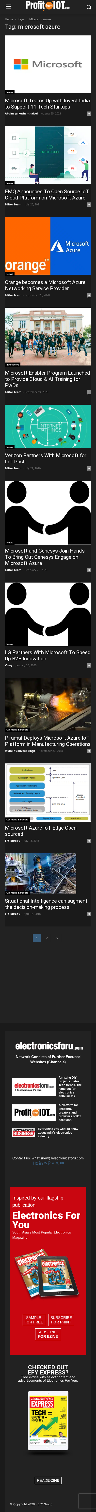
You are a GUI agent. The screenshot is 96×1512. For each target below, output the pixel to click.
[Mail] (46, 1163)
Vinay (8, 665)
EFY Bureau (12, 840)
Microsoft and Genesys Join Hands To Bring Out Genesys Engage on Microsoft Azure (45, 557)
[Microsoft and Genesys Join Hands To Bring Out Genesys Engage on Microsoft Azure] (48, 513)
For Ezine (48, 1336)
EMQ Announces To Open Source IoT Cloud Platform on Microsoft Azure (47, 195)
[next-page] (57, 938)
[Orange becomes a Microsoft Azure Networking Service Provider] (48, 246)
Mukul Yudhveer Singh (20, 751)
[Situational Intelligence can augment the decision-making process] (48, 874)
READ (48, 1480)
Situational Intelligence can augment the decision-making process (46, 904)
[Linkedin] (41, 1163)
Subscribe (61, 1320)
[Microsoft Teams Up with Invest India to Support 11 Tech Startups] (48, 64)
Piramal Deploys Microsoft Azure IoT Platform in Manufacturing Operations (48, 741)
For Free (33, 1322)
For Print (61, 1322)
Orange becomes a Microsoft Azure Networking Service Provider (45, 285)
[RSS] (53, 1163)
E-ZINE (53, 1480)
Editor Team (13, 204)
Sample (33, 1320)
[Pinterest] (49, 1163)
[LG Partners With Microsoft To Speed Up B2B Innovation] (48, 614)
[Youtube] (62, 1163)
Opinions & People (17, 729)
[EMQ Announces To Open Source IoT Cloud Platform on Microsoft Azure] (48, 155)
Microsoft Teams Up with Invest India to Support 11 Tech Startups (47, 104)
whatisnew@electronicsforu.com (58, 1158)
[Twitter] (57, 1163)
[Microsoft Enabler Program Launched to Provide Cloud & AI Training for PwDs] (48, 337)
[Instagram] (37, 1163)
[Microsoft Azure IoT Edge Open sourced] (48, 792)
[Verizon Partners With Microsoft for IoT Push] (48, 427)
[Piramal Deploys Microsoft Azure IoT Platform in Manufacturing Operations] (48, 705)
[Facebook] (33, 1163)
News (9, 92)
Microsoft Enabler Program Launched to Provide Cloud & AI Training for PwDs (47, 379)
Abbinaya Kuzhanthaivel (21, 113)
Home (9, 19)
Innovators (12, 364)
